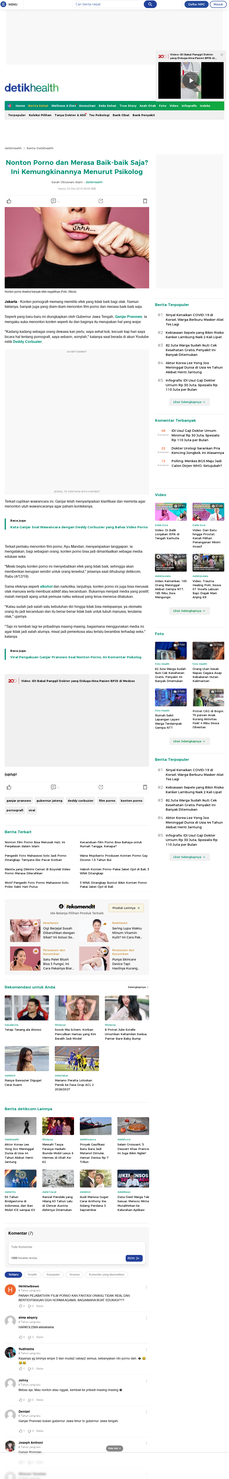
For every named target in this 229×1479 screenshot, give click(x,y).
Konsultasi (87, 105)
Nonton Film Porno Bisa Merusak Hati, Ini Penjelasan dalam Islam (35, 844)
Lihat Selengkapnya (187, 402)
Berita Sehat (38, 105)
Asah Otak (148, 105)
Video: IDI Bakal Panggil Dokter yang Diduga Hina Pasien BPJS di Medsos (78, 681)
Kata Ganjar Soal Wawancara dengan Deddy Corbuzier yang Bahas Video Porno (79, 527)
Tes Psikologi (99, 115)
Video (174, 105)
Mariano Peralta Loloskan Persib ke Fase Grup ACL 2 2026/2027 (74, 1084)
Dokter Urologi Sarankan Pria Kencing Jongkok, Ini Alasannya (198, 450)
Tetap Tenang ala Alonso (23, 1029)
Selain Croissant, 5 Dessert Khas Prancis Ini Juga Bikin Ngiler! (133, 1149)
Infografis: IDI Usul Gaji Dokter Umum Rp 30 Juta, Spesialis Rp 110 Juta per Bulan (192, 385)
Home (20, 105)
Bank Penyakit (144, 115)
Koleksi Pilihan (40, 115)
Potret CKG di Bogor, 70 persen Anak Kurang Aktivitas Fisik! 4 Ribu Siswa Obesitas (208, 719)
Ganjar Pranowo (128, 317)
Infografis (189, 105)
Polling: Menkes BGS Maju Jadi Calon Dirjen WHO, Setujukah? (197, 463)
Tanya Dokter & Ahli (70, 115)
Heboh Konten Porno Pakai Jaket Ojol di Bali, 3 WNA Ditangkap (114, 871)
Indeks (205, 105)
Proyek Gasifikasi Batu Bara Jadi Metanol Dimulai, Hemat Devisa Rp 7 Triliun (94, 1153)
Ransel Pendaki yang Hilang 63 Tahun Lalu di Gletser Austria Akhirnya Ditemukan (57, 1203)
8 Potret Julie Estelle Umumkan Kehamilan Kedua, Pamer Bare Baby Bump (126, 1034)
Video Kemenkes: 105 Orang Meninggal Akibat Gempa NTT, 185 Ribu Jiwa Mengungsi (171, 589)
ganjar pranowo (18, 800)
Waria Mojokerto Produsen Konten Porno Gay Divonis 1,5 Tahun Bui (114, 857)
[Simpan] (145, 201)
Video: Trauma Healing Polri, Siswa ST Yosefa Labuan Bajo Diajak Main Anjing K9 (207, 589)
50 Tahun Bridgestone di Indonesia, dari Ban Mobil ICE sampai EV (20, 1203)
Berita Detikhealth (40, 148)
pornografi (14, 810)
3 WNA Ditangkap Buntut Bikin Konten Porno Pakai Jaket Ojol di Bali (113, 884)
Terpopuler (17, 115)
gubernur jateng (49, 800)
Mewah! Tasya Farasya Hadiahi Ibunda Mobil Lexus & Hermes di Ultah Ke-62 (57, 1153)
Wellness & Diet (63, 105)
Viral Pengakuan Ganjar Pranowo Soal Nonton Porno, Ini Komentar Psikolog (75, 657)
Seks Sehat (107, 105)
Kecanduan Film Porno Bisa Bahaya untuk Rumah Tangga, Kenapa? (111, 844)
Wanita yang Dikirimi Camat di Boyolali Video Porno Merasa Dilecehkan (37, 871)
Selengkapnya (137, 987)
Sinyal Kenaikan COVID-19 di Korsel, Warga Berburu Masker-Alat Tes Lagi (195, 319)
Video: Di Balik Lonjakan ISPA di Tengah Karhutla (167, 534)
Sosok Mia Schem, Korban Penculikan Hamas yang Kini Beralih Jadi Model (75, 1034)
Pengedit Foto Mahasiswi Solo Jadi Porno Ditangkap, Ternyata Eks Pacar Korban (35, 857)
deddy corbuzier (80, 800)
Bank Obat (121, 115)
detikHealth (13, 148)
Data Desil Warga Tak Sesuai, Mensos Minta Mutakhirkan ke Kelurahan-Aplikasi (133, 1203)
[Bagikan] (101, 201)
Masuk (218, 4)
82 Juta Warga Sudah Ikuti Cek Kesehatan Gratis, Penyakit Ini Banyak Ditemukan (191, 350)
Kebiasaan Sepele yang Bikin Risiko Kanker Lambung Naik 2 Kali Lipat (195, 335)
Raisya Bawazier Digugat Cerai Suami (23, 1082)
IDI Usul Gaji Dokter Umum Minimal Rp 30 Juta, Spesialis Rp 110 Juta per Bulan (195, 435)
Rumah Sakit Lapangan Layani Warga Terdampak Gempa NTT (168, 721)
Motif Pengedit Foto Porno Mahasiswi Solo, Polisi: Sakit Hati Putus (37, 884)
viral (32, 810)
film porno (107, 800)
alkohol (46, 587)
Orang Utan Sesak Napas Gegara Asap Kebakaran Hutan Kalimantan (207, 675)
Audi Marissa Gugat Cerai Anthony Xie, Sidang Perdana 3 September (94, 1203)
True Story (127, 105)
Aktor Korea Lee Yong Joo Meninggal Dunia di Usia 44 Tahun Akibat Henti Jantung (19, 1153)
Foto (162, 105)
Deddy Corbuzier (27, 342)
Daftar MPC (196, 4)
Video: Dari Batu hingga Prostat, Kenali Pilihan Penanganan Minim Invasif (207, 538)
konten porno (131, 800)
